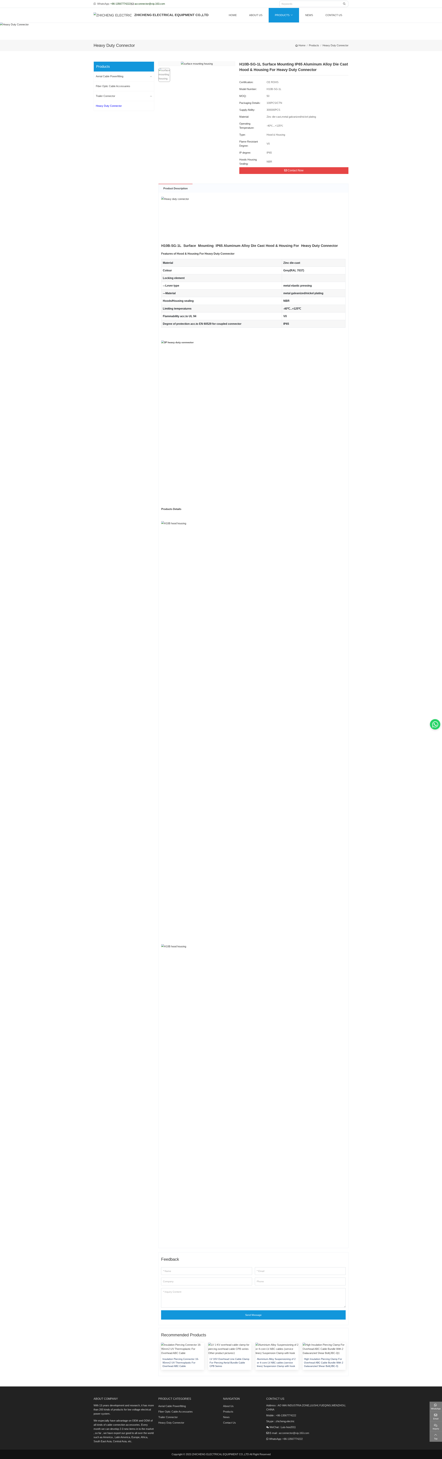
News (309, 15)
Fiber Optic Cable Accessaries (113, 86)
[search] (344, 4)
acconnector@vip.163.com (150, 3)
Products (282, 15)
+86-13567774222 (120, 3)
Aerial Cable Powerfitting (109, 76)
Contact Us (333, 15)
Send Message (253, 1315)
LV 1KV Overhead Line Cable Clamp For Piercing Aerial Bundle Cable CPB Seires (229, 1362)
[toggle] (151, 76)
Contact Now (296, 170)
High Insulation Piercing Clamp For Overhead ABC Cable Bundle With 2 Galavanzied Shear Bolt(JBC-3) (323, 1362)
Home (233, 15)
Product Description (175, 188)
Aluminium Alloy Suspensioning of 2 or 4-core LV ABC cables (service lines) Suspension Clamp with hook (276, 1362)
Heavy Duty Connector (109, 105)
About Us (255, 15)
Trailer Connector (105, 95)
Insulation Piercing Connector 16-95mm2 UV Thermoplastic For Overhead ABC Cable (180, 1362)
